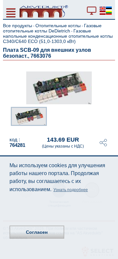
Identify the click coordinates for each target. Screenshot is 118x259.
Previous (7, 117)
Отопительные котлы (58, 25)
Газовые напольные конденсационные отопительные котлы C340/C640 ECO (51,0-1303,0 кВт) (58, 36)
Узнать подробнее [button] (70, 190)
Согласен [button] (37, 232)
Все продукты (17, 25)
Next (110, 117)
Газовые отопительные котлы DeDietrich (52, 28)
